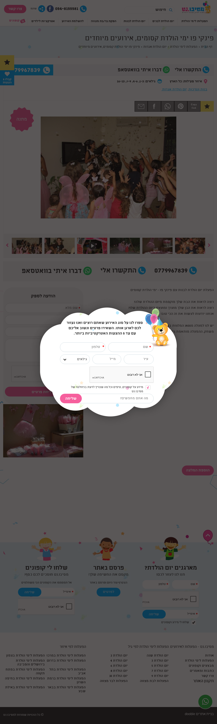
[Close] (176, 309)
